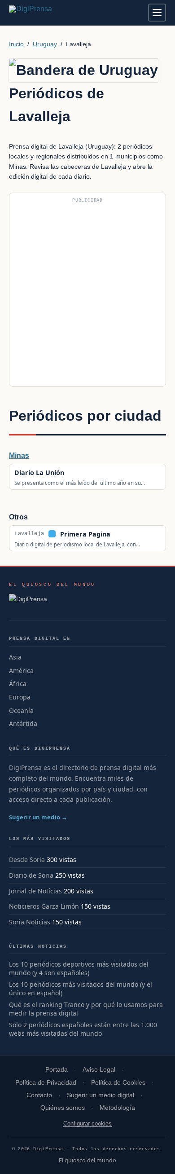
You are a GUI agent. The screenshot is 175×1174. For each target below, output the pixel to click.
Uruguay (45, 44)
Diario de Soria (31, 875)
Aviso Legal (99, 1069)
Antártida (23, 723)
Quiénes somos (62, 1107)
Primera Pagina (85, 534)
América (21, 670)
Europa (20, 697)
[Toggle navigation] (157, 13)
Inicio (16, 44)
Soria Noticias (29, 922)
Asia (15, 657)
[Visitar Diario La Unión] (74, 472)
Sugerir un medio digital (100, 1095)
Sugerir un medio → (38, 817)
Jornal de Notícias (35, 891)
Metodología (117, 1107)
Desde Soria (27, 859)
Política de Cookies (118, 1082)
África (17, 683)
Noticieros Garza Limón (44, 906)
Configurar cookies (87, 1123)
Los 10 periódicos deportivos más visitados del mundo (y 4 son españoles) (79, 968)
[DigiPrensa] (52, 601)
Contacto (39, 1095)
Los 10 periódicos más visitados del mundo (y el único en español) (80, 989)
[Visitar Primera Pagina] (119, 533)
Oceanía (21, 710)
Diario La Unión (39, 472)
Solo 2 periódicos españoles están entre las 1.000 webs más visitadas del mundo (83, 1029)
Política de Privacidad (45, 1082)
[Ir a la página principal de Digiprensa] (50, 12)
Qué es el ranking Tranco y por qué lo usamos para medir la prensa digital (86, 1009)
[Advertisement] (87, 293)
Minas (19, 455)
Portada (56, 1069)
